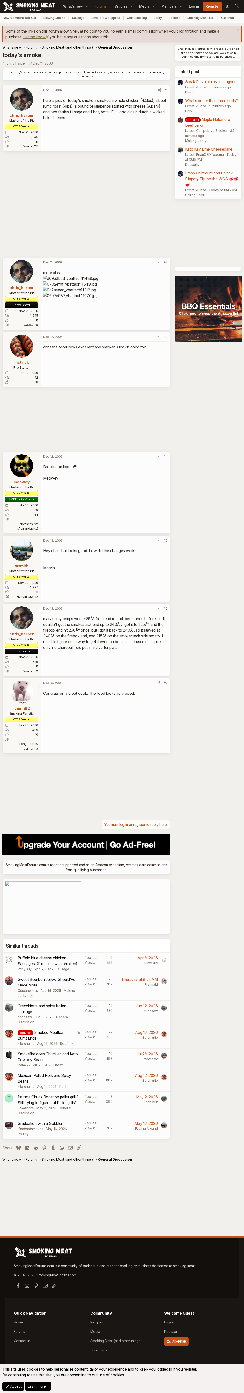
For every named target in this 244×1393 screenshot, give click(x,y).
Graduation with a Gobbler (40, 1123)
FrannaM (151, 984)
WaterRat (151, 1059)
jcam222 (24, 1065)
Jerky (158, 18)
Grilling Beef (194, 195)
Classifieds (98, 1350)
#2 (166, 262)
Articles (121, 6)
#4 (166, 456)
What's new (73, 6)
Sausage (78, 18)
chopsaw (25, 1017)
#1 (166, 90)
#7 (166, 683)
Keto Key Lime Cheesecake (208, 149)
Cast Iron (227, 18)
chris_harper (16, 63)
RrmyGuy (25, 969)
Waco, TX (30, 146)
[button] (86, 6)
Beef (64, 1043)
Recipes (174, 18)
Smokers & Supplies (106, 18)
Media (144, 6)
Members (169, 6)
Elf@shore (26, 1108)
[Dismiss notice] (237, 30)
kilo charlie (26, 1043)
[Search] (237, 6)
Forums (101, 6)
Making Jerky (196, 141)
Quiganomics (28, 990)
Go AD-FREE (176, 1341)
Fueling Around (146, 1128)
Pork (63, 1086)
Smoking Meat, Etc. (200, 18)
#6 (166, 608)
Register (170, 1331)
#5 (166, 540)
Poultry (23, 1134)
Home (18, 1322)
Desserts (192, 165)
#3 (166, 337)
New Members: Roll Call (19, 18)
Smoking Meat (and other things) (116, 1341)
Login (168, 1322)
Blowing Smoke (54, 18)
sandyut (152, 1102)
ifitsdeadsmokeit (30, 1129)
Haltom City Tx (27, 596)
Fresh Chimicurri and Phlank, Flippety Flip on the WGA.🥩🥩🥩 (212, 179)
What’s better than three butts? (211, 100)
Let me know (34, 36)
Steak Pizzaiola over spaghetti (211, 81)
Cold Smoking (137, 18)
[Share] (159, 90)
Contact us (22, 1341)
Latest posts (190, 71)
